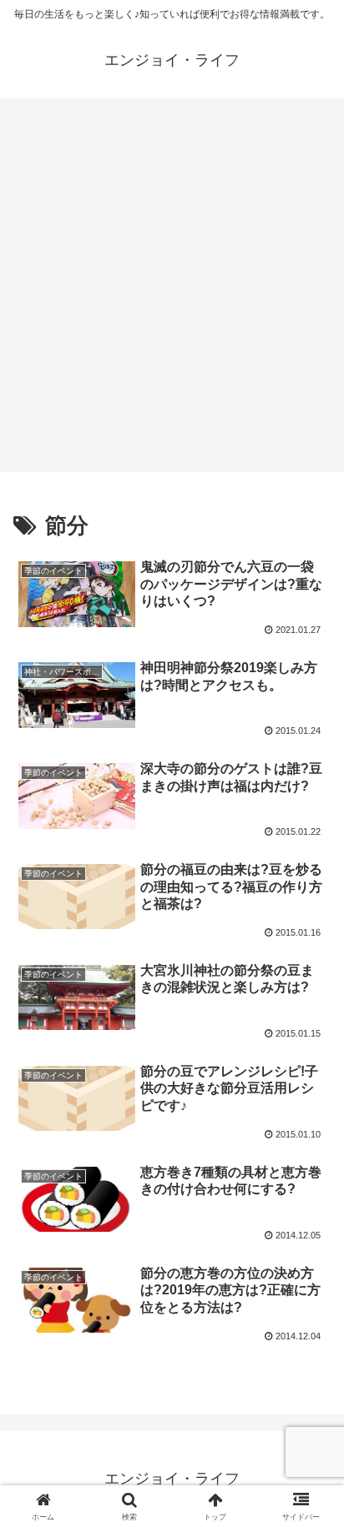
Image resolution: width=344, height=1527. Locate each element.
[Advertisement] (172, 290)
